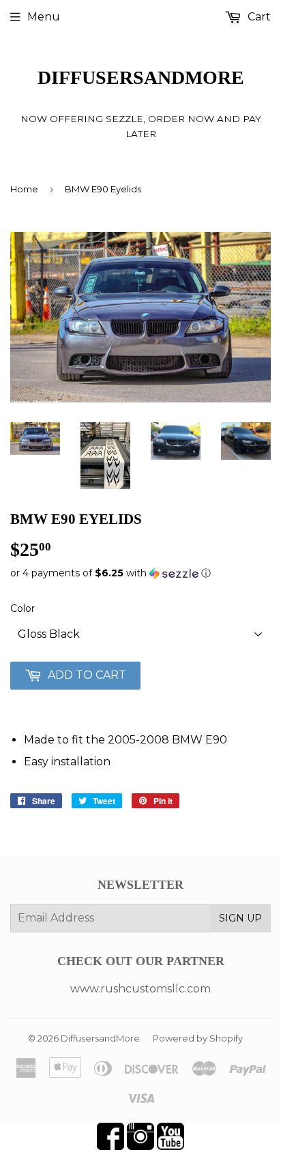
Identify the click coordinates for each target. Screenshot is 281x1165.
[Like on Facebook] (110, 1146)
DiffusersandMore (141, 77)
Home (24, 188)
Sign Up (240, 918)
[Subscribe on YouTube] (170, 1146)
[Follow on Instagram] (140, 1146)
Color (22, 608)
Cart (258, 16)
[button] (140, 573)
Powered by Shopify (198, 1038)
